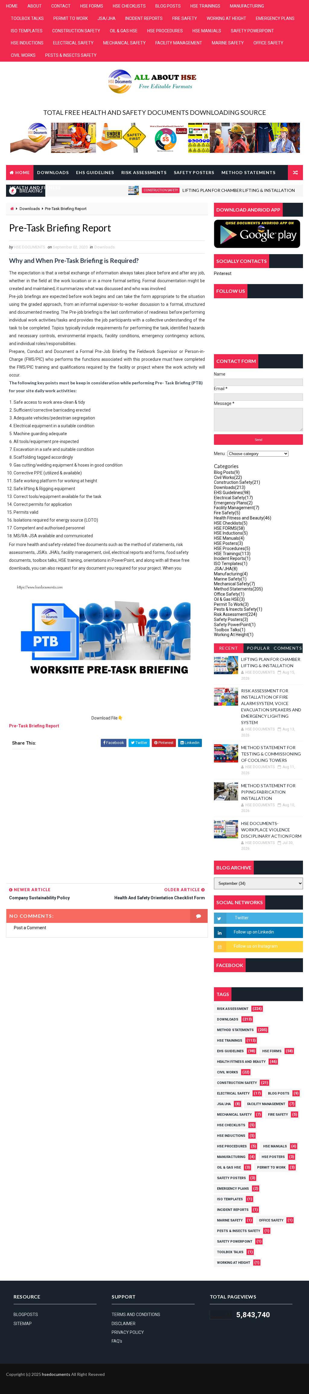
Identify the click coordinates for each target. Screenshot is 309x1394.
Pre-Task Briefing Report (34, 725)
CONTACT (61, 6)
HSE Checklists (230, 523)
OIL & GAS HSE (124, 30)
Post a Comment (30, 927)
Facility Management (236, 507)
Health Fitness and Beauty (242, 518)
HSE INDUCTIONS (27, 42)
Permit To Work (231, 604)
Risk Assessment (235, 614)
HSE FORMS (91, 6)
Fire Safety (227, 512)
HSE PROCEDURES (165, 30)
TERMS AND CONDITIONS (136, 1314)
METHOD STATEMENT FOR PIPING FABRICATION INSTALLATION (268, 792)
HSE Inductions (231, 533)
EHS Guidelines (95, 172)
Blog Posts (227, 472)
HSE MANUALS (207, 30)
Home (22, 172)
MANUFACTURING (247, 6)
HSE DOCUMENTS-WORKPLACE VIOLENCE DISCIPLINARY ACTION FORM (271, 830)
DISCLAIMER (123, 1323)
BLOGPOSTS (26, 1314)
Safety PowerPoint (235, 624)
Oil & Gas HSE (229, 599)
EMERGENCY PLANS (275, 18)
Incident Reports (232, 558)
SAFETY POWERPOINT (252, 30)
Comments (288, 648)
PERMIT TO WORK (70, 18)
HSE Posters (228, 543)
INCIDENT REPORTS (144, 18)
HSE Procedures (232, 548)
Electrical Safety (233, 497)
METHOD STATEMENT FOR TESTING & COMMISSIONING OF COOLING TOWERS (271, 754)
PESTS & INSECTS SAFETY (71, 55)
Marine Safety (230, 579)
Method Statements (248, 172)
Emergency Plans (233, 502)
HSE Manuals (229, 538)
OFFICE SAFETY (268, 42)
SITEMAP (23, 1323)
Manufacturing (231, 573)
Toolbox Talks (229, 629)
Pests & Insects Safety (238, 609)
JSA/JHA (106, 18)
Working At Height (233, 634)
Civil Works (228, 477)
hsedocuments (56, 1374)
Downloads (53, 172)
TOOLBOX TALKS (27, 18)
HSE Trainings (232, 553)
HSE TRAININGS (205, 6)
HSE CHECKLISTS (129, 6)
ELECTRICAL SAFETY (73, 42)
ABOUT (34, 6)
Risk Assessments (144, 172)
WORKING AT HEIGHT (226, 18)
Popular (258, 648)
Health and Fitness (35, 187)
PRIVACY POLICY (128, 1332)
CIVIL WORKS (23, 55)
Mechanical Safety (234, 583)
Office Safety (229, 594)
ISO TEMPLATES (27, 30)
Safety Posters (194, 172)
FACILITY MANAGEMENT (178, 42)
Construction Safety (237, 482)
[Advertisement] (107, 818)
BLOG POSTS (168, 6)
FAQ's (117, 1341)
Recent (228, 648)
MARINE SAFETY (228, 42)
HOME (12, 6)
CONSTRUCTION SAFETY (76, 30)
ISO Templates (230, 563)
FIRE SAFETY (184, 18)
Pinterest (222, 273)
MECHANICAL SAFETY (124, 42)
